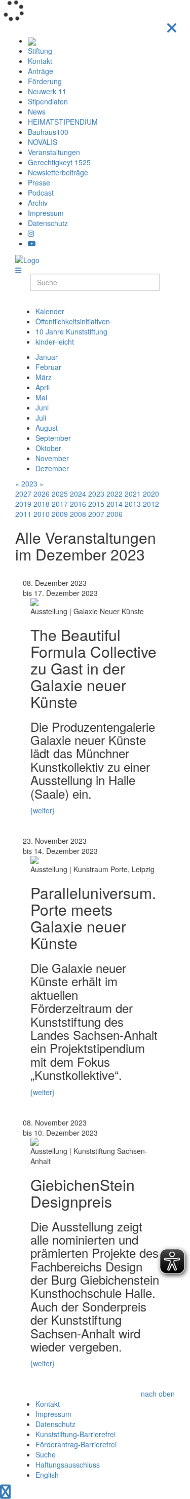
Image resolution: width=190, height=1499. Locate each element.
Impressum (46, 213)
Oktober (48, 448)
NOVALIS (42, 142)
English (47, 1475)
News (37, 111)
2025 (60, 494)
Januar (46, 357)
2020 (151, 494)
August (46, 428)
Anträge (40, 71)
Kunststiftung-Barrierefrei (75, 1434)
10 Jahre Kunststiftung (71, 331)
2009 (60, 514)
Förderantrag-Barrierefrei (76, 1444)
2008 (78, 514)
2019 (23, 504)
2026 (41, 494)
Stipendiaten (48, 101)
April (42, 387)
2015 (96, 504)
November (52, 458)
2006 (114, 514)
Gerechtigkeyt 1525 (59, 162)
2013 (133, 504)
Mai (41, 397)
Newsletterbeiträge (58, 172)
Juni (42, 407)
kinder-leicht (54, 341)
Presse (39, 182)
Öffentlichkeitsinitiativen (72, 321)
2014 (114, 504)
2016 (78, 504)
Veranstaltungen (54, 152)
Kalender (49, 311)
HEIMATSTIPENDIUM (63, 122)
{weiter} (42, 810)
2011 (23, 514)
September (53, 438)
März (43, 377)
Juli (40, 418)
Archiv (38, 203)
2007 (96, 514)
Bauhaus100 (48, 132)
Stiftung (40, 51)
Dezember (52, 468)
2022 (114, 494)
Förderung (45, 81)
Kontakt (40, 61)
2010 (41, 514)
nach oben (158, 1394)
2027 (23, 494)
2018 (41, 504)
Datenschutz (48, 223)
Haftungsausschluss (67, 1464)
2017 (60, 504)
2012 (151, 504)
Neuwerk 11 (47, 91)
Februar (48, 367)
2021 (133, 494)
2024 (78, 494)
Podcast (41, 193)
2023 (29, 483)
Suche (45, 1454)
